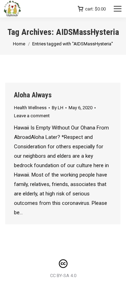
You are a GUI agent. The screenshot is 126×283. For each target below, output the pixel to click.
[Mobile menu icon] (117, 9)
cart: (95, 9)
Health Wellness (30, 107)
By (57, 107)
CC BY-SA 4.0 (63, 275)
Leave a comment (32, 115)
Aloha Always (33, 95)
